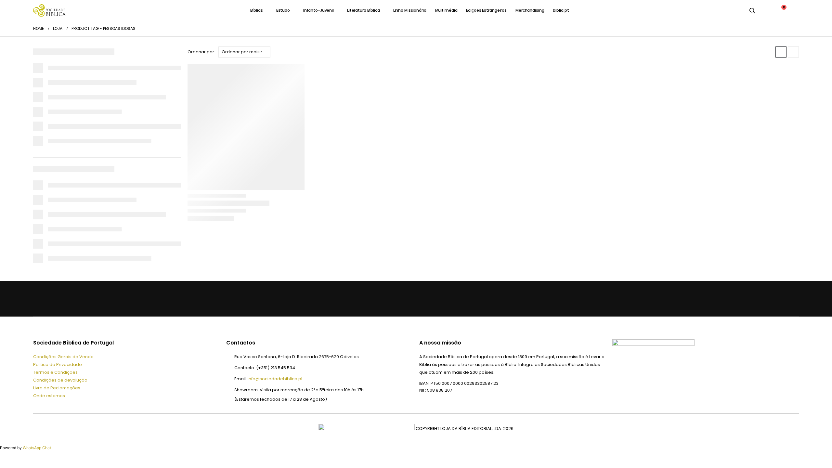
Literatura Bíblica (363, 10)
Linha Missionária (409, 10)
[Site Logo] (49, 10)
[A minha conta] (765, 10)
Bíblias (256, 10)
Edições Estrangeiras (486, 10)
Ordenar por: (201, 52)
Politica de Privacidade (57, 364)
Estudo (283, 10)
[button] (780, 52)
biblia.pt (561, 10)
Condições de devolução (60, 380)
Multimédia (446, 10)
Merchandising (529, 10)
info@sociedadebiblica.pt (275, 379)
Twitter (55, 298)
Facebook (40, 298)
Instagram (87, 298)
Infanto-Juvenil (318, 10)
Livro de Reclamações (56, 388)
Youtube (71, 298)
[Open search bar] (752, 10)
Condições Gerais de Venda (63, 357)
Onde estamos (49, 396)
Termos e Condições (55, 372)
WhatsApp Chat (37, 447)
